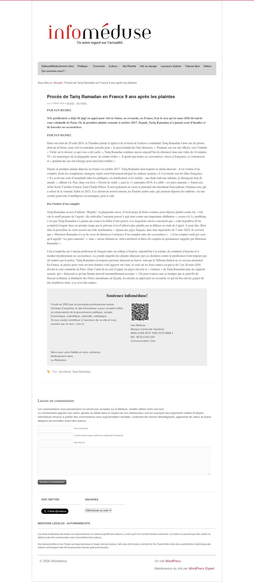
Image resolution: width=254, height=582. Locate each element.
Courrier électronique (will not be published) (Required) (98, 435)
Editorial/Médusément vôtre (57, 66)
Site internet (79, 442)
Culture (112, 67)
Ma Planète (129, 66)
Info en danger (148, 66)
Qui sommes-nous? (52, 71)
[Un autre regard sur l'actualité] (127, 55)
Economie (99, 66)
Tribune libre (192, 66)
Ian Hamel (81, 103)
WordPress (173, 561)
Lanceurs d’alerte (171, 66)
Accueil (58, 82)
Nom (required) (81, 428)
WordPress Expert (201, 568)
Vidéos (207, 66)
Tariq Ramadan (81, 371)
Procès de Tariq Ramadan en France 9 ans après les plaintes (111, 96)
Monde (70, 103)
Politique (82, 67)
